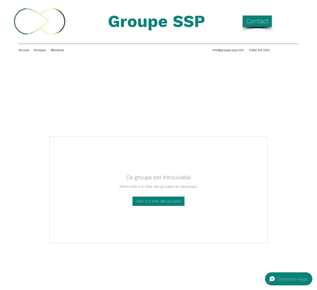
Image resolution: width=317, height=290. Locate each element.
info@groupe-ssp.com (228, 50)
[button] (257, 21)
